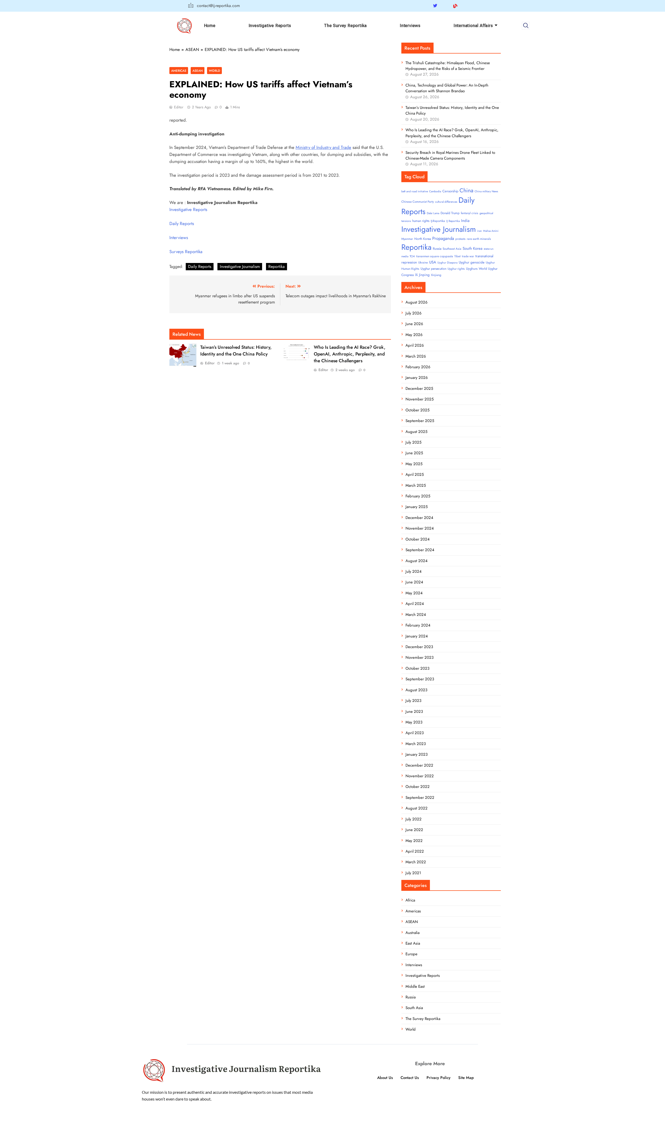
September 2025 (419, 421)
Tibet (457, 256)
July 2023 (413, 700)
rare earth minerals (479, 239)
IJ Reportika (453, 221)
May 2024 (414, 593)
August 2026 (416, 302)
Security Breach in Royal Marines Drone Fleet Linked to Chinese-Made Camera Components (450, 155)
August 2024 (416, 561)
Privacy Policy (438, 1078)
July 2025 (413, 442)
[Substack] (475, 6)
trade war (468, 256)
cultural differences (446, 202)
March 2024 (415, 614)
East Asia (412, 943)
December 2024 (419, 518)
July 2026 (413, 313)
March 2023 (415, 744)
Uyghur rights (456, 269)
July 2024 (413, 571)
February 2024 (417, 625)
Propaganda (443, 238)
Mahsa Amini (490, 231)
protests (460, 239)
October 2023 (417, 668)
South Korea (472, 248)
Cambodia (435, 191)
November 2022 (419, 776)
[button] (526, 26)
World (214, 70)
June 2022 (414, 830)
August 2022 (416, 808)
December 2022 (419, 765)
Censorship (450, 191)
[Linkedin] (445, 6)
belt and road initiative (414, 191)
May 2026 (414, 335)
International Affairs (473, 25)
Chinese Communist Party (417, 202)
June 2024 (414, 582)
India (465, 220)
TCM (412, 256)
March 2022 (415, 862)
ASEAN (197, 70)
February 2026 (417, 367)
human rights (420, 221)
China (466, 190)
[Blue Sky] (455, 6)
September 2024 (419, 550)
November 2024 (419, 528)
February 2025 (417, 496)
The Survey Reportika (345, 25)
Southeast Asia (452, 249)
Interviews (410, 25)
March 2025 (415, 485)
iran (479, 231)
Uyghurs (471, 268)
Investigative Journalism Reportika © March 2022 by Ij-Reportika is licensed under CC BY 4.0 (332, 1121)
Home (210, 25)
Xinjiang (436, 275)
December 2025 (419, 388)
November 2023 (419, 657)
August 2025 (416, 431)
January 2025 (416, 507)
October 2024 (417, 539)
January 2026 (416, 377)
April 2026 (414, 345)
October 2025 (417, 410)
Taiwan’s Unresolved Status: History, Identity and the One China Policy (236, 350)
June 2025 (414, 453)
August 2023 (416, 690)
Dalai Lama (433, 213)
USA (432, 262)
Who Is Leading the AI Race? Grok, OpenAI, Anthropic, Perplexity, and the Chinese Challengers (349, 354)
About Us (385, 1078)
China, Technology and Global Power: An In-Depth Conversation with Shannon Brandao (446, 88)
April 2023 (414, 733)
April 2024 (414, 604)
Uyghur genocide (471, 262)
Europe (411, 954)
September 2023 (419, 679)
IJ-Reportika (438, 221)
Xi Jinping (422, 274)
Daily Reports (181, 223)
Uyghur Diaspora (447, 263)
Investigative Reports (270, 25)
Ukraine (423, 262)
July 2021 (413, 873)
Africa (410, 900)
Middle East (415, 986)
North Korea (422, 238)
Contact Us (410, 1078)
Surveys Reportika (185, 251)
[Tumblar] (465, 6)
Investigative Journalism (240, 266)
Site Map (466, 1078)
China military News (486, 191)
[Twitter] (435, 6)
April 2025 (414, 474)
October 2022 (417, 786)
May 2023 (413, 722)
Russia (437, 248)
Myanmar (407, 239)
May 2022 (414, 841)
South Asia (414, 1008)
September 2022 (419, 797)
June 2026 (414, 324)
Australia (412, 933)
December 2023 (419, 647)
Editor (178, 107)
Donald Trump (450, 213)
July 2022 (413, 819)
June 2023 (414, 711)
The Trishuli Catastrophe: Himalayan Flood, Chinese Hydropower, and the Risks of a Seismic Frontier (447, 65)
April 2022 (414, 851)
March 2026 (415, 356)
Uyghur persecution (433, 268)
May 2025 (413, 464)
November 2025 (419, 399)
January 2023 (416, 754)
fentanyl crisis (469, 213)
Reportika (276, 266)
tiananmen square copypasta (434, 256)
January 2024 (416, 636)
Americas (178, 70)
